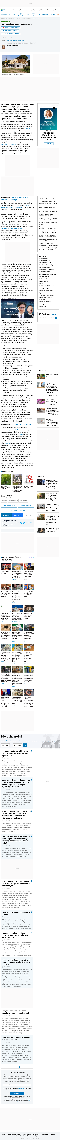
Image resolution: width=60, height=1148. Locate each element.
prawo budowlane (13, 480)
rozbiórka (4, 480)
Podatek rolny (43, 306)
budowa (7, 423)
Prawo (27, 14)
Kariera (53, 1114)
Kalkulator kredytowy (44, 267)
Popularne (42, 198)
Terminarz (45, 314)
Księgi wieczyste (43, 281)
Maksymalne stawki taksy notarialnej (46, 298)
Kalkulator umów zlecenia (46, 260)
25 (43, 318)
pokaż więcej (16, 1047)
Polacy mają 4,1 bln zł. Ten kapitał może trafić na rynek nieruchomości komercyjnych (48, 219)
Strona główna (4, 18)
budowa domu (23, 480)
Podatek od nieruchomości (46, 279)
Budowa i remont (35, 721)
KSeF (58, 14)
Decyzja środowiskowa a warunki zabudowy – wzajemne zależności (48, 236)
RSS (16, 1116)
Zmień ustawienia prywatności (31, 1114)
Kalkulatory (45, 256)
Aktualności (41, 371)
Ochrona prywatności (14, 1114)
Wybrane (55, 198)
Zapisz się (17, 1073)
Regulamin (45, 1114)
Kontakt (22, 1116)
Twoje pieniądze (33, 14)
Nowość (48, 131)
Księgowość (4, 14)
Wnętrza (43, 721)
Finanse (27, 721)
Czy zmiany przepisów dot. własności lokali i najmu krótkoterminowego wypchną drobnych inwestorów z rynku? (47, 215)
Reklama (29, 1116)
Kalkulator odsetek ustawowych (47, 269)
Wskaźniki (45, 288)
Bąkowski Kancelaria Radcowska (15, 40)
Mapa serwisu (38, 1116)
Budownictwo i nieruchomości (47, 285)
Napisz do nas (27, 485)
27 (48, 318)
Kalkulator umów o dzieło (46, 262)
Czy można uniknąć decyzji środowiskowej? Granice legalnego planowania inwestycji (48, 244)
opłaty (21, 414)
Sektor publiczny (20, 14)
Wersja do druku (10, 485)
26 (46, 318)
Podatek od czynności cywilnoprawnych (45, 303)
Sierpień (53, 314)
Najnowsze (48, 198)
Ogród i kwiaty (51, 721)
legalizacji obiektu (13, 410)
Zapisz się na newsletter (20, 490)
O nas (3, 1114)
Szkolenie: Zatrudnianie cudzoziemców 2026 (48, 136)
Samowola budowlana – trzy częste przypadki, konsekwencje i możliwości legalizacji (48, 248)
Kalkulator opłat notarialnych (46, 265)
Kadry (9, 14)
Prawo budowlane (44, 276)
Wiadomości (4, 721)
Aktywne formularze (49, 275)
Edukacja (53, 14)
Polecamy (40, 476)
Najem (41, 283)
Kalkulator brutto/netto (45, 258)
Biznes (14, 14)
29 (53, 318)
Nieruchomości (45, 14)
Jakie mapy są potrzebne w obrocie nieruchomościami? (48, 240)
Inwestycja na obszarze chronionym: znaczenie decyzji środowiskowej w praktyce (48, 231)
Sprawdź (48, 143)
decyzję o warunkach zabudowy (11, 208)
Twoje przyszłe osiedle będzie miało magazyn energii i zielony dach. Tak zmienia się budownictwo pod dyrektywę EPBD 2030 (48, 206)
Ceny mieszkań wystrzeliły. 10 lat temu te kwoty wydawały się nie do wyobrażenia (48, 202)
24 (40, 318)
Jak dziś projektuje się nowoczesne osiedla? (48, 223)
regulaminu (21, 1068)
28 (51, 318)
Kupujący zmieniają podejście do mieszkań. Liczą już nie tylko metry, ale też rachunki (48, 227)
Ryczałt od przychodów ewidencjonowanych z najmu (47, 294)
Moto (39, 14)
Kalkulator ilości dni (44, 271)
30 (56, 318)
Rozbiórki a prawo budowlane (21, 404)
